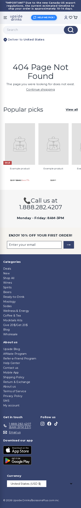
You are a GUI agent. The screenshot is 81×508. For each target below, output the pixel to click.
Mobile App (11, 372)
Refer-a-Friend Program (19, 358)
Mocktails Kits (12, 320)
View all (72, 109)
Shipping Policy (13, 377)
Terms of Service (14, 391)
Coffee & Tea (12, 315)
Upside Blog (11, 349)
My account (11, 405)
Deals (7, 268)
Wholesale (10, 334)
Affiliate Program (15, 354)
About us (9, 386)
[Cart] (75, 18)
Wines (7, 282)
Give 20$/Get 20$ (15, 325)
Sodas (7, 306)
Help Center (11, 363)
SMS (6, 400)
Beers (7, 292)
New (6, 273)
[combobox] (40, 30)
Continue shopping (40, 89)
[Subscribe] (68, 245)
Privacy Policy (12, 396)
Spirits (7, 287)
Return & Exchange (16, 382)
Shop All (8, 278)
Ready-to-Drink (13, 297)
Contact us (10, 368)
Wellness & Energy (16, 311)
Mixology (9, 301)
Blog (6, 329)
